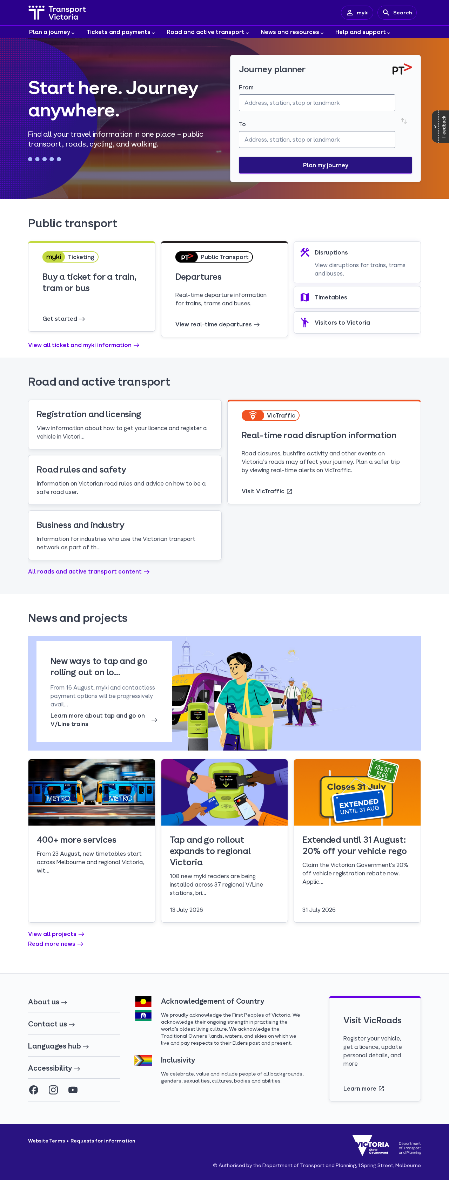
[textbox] (317, 102)
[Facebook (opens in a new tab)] (33, 1090)
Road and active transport (205, 31)
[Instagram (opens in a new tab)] (53, 1090)
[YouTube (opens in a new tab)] (73, 1090)
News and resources (290, 31)
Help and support (360, 31)
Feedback (444, 127)
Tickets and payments (118, 31)
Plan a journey (49, 31)
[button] (325, 165)
